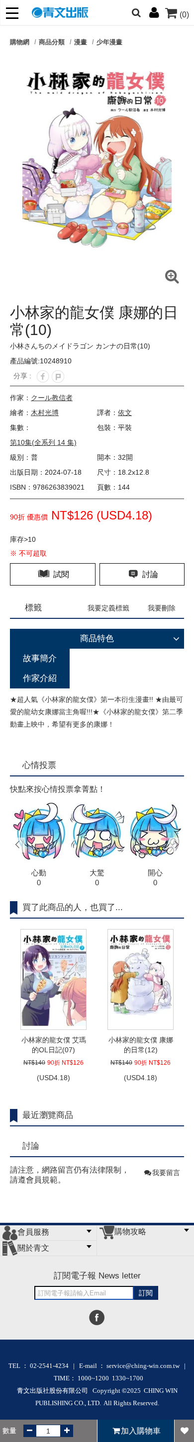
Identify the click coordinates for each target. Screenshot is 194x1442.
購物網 (19, 42)
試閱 (60, 574)
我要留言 (166, 1173)
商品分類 (52, 42)
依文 (125, 413)
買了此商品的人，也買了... (72, 907)
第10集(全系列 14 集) (43, 442)
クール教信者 (52, 398)
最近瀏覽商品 (47, 1115)
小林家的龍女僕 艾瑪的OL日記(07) (53, 1045)
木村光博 (45, 413)
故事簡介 (40, 658)
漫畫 (80, 42)
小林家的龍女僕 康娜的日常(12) (140, 1045)
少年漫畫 (109, 42)
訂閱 (146, 1293)
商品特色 (97, 638)
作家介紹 (40, 678)
